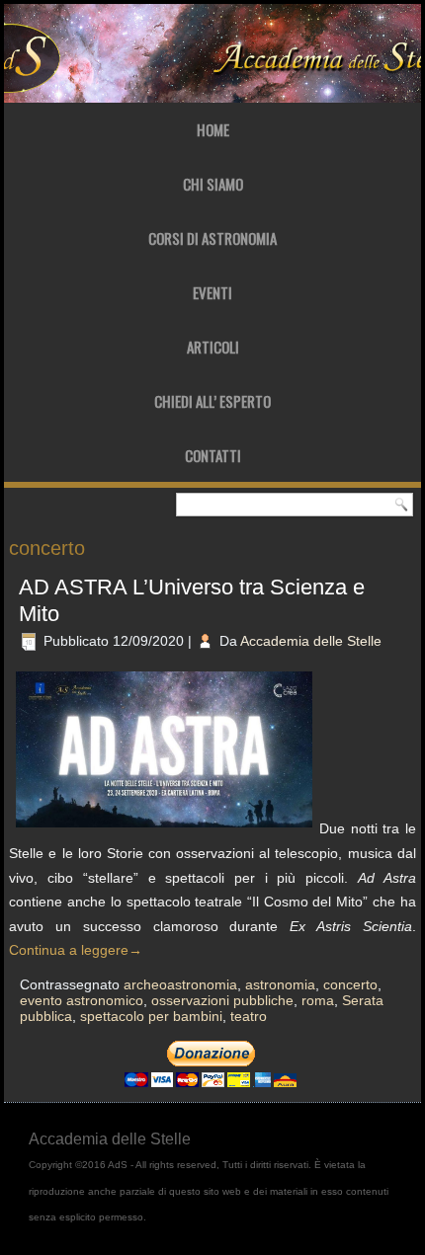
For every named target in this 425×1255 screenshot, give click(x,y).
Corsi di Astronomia (212, 238)
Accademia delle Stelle (311, 641)
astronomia (280, 984)
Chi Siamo (213, 184)
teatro (248, 1016)
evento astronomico (81, 1000)
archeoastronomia (180, 984)
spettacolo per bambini (151, 1016)
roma (317, 1000)
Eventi (212, 292)
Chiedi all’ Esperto (212, 401)
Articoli (213, 346)
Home (213, 129)
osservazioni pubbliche (222, 1000)
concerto (350, 984)
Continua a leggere (75, 950)
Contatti (213, 455)
